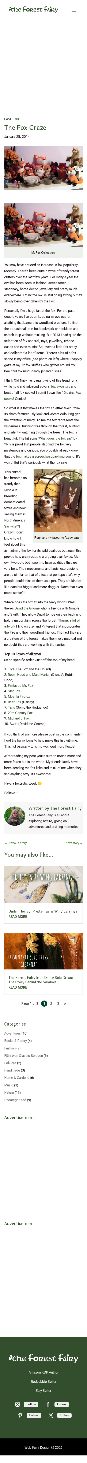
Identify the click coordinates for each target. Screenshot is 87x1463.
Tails (12, 707)
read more (17, 917)
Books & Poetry (15, 1041)
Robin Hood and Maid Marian (29, 675)
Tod (11, 669)
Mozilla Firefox (19, 697)
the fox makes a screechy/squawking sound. (43, 456)
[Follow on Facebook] (48, 1404)
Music (8, 1085)
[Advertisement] (43, 64)
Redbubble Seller (43, 1382)
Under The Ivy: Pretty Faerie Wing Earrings (42, 911)
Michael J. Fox (19, 718)
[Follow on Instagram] (17, 1404)
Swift (14, 724)
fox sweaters (60, 387)
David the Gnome (27, 608)
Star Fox (14, 691)
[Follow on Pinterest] (20, 1415)
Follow (31, 1404)
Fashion (11, 119)
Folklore (10, 1063)
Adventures (12, 1033)
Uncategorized (15, 1100)
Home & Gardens (16, 1078)
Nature (9, 1093)
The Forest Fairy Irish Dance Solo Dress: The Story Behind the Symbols (40, 980)
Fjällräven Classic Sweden (23, 1056)
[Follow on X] (51, 1415)
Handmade (12, 1070)
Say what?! (12, 526)
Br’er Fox (15, 702)
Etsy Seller (43, 1391)
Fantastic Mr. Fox (20, 686)
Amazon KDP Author (43, 1372)
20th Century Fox (20, 713)
